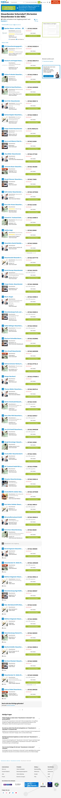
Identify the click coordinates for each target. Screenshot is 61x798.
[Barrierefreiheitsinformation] (48, 2)
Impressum (50, 769)
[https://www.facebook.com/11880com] (3, 793)
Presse (3, 776)
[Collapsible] (39, 718)
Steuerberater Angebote (48, 61)
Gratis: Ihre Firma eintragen (55, 2)
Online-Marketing (20, 774)
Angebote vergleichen (48, 76)
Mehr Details (33, 33)
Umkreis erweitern (11, 705)
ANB (49, 776)
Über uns (4, 769)
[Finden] (39, 2)
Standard (3, 21)
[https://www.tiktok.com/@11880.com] (9, 793)
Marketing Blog (37, 769)
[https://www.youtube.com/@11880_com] (16, 793)
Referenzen (36, 771)
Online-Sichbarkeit (20, 769)
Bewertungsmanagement (22, 771)
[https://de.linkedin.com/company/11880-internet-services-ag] (13, 793)
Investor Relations (6, 771)
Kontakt (35, 774)
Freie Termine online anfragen (8, 8)
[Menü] (50, 2)
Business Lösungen (21, 776)
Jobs (3, 774)
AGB (49, 774)
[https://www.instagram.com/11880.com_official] (6, 793)
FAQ (35, 776)
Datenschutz (50, 771)
